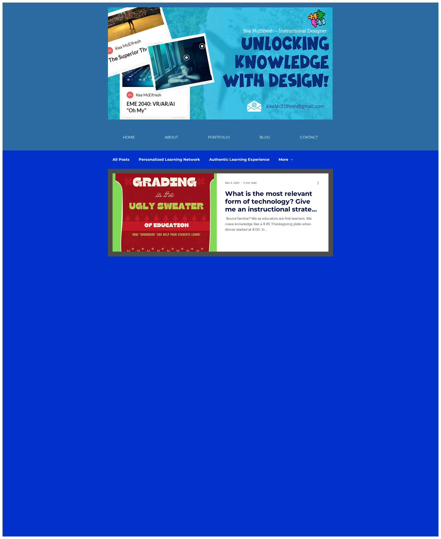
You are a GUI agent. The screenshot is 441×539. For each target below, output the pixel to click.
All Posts (121, 159)
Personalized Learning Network (169, 159)
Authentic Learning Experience (239, 159)
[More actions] (319, 183)
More (283, 159)
